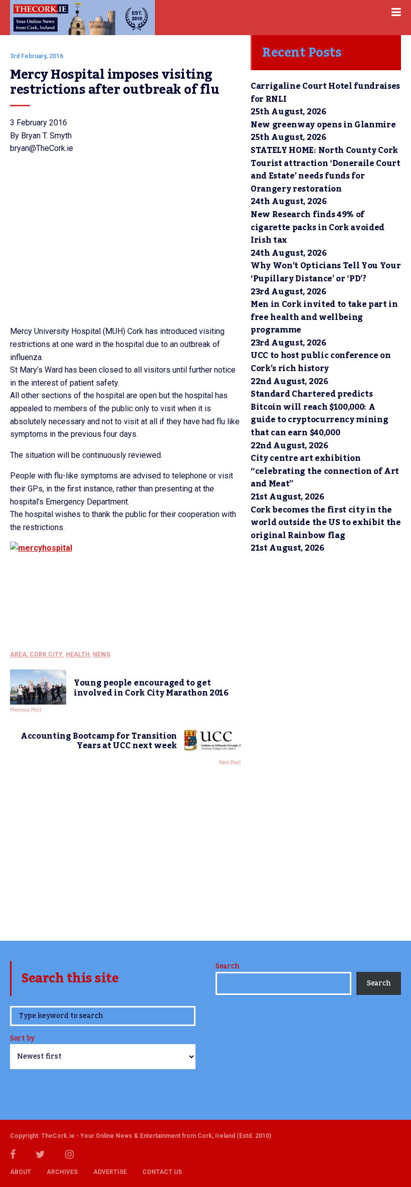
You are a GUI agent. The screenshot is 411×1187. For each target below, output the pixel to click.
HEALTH (78, 654)
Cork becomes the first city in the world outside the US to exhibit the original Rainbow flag (326, 523)
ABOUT (20, 1171)
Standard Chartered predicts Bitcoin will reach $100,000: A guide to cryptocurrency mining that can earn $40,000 (319, 413)
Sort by (22, 1039)
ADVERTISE (110, 1171)
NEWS (101, 654)
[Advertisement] (125, 850)
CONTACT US (162, 1171)
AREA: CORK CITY (36, 654)
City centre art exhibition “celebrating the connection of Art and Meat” (325, 471)
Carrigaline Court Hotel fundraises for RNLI (325, 92)
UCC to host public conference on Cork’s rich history (321, 362)
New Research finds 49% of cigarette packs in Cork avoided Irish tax (317, 227)
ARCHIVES (62, 1171)
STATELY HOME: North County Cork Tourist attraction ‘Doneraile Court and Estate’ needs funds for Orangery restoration (325, 169)
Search (227, 966)
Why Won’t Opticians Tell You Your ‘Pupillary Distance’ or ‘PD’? (325, 272)
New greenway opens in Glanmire (323, 125)
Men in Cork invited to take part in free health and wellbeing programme (324, 317)
